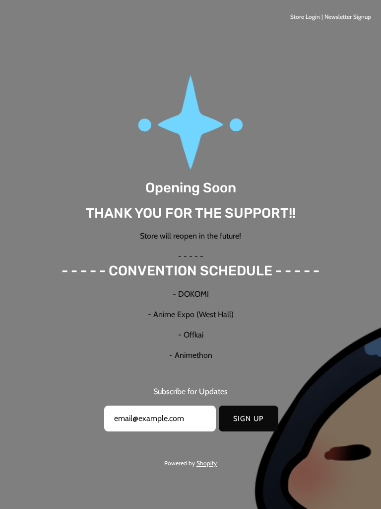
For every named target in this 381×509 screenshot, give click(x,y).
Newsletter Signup (347, 16)
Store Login (305, 16)
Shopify (206, 463)
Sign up (248, 418)
